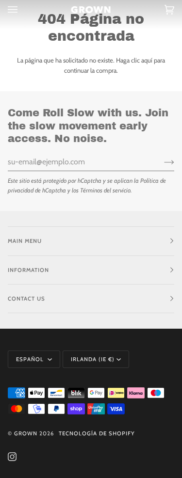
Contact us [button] (26, 298)
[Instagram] (12, 456)
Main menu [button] (25, 241)
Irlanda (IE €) (93, 359)
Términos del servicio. (106, 190)
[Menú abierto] (22, 9)
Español (31, 359)
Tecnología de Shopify (97, 433)
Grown (25, 433)
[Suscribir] (161, 162)
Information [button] (28, 270)
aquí (146, 60)
